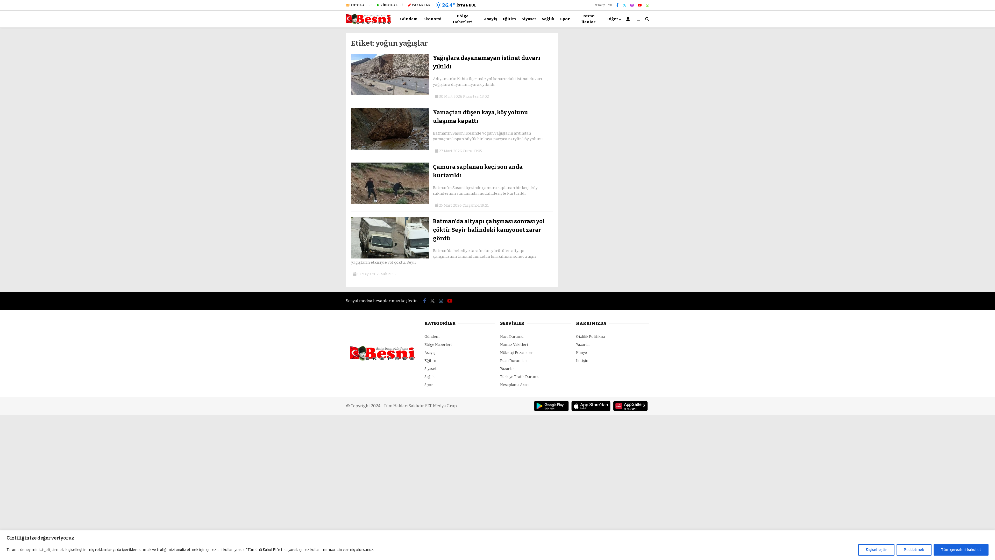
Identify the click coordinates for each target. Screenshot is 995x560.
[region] (497, 545)
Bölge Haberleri (463, 19)
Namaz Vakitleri (514, 344)
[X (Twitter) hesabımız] (624, 5)
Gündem (408, 19)
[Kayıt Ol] (628, 19)
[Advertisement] (320, 110)
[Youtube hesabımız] (640, 5)
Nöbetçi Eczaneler (516, 353)
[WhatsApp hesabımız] (647, 5)
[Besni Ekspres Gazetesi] (368, 23)
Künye (581, 353)
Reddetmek (914, 550)
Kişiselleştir (876, 550)
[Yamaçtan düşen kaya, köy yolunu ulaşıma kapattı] (390, 148)
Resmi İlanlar (588, 19)
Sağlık (548, 19)
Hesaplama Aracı (514, 385)
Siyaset (529, 19)
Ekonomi (432, 19)
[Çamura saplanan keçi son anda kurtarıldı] (390, 203)
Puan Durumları (513, 361)
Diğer (612, 19)
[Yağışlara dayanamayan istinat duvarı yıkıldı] (390, 94)
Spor (565, 19)
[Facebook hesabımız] (617, 5)
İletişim (582, 361)
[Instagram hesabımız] (632, 5)
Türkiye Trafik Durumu (519, 377)
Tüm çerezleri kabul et (961, 550)
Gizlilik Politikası (590, 336)
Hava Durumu (511, 336)
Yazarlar (507, 369)
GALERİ (361, 5)
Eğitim (509, 19)
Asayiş (490, 19)
